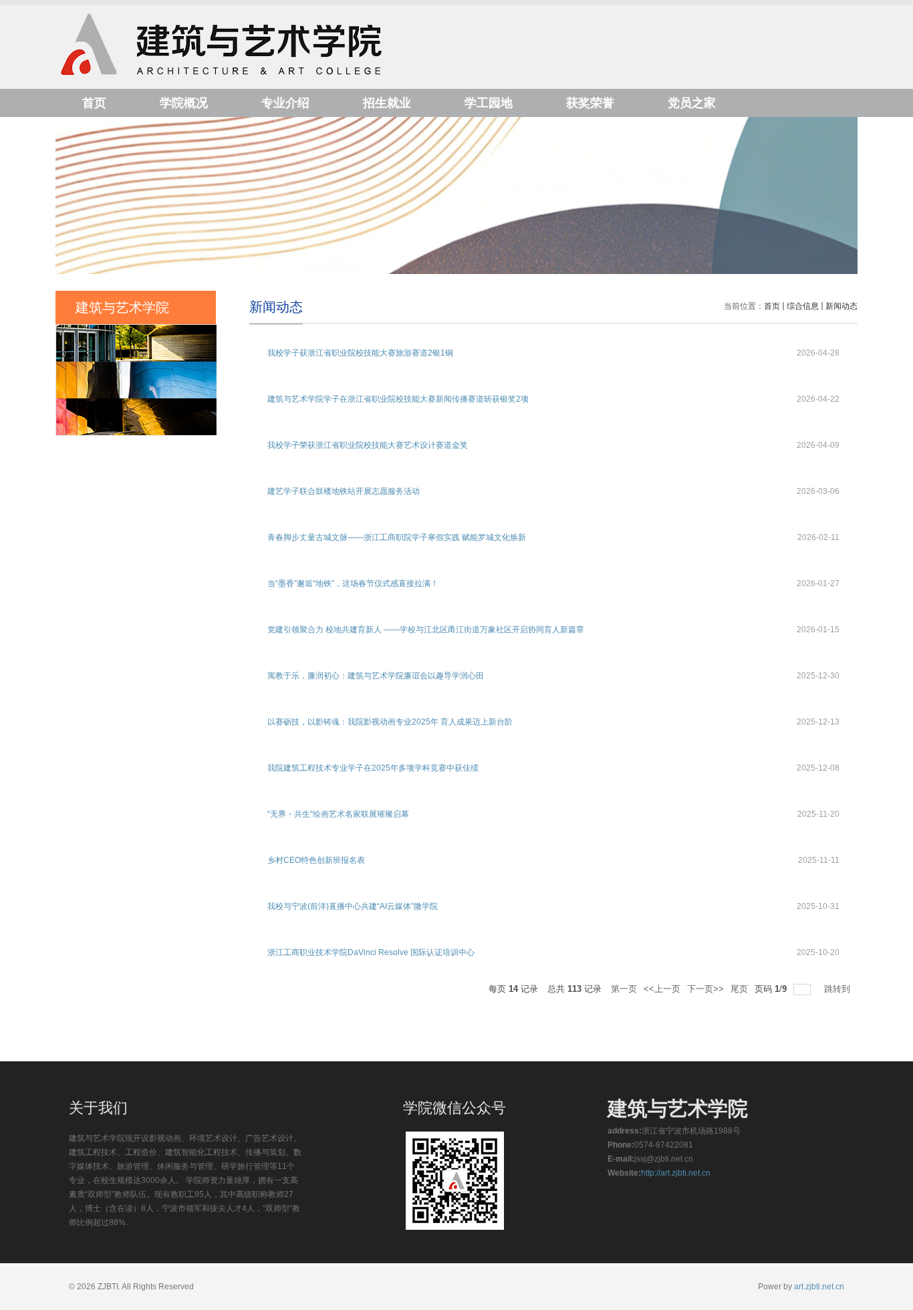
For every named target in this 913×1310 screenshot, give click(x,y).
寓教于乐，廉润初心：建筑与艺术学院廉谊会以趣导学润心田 (375, 675)
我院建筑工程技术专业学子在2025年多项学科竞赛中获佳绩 (373, 768)
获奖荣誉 (590, 103)
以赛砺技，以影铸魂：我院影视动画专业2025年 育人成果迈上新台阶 (390, 722)
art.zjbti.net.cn (819, 1286)
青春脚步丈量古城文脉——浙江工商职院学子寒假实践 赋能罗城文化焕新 (396, 537)
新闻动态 (841, 306)
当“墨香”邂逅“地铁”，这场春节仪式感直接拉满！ (352, 583)
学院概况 (184, 103)
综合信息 (803, 306)
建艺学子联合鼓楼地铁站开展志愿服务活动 (343, 491)
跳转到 (838, 989)
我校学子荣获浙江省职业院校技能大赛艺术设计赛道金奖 (367, 445)
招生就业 (387, 103)
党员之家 (692, 103)
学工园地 (489, 103)
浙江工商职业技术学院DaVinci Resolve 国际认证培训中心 (371, 952)
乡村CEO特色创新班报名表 (316, 860)
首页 (94, 103)
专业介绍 (285, 103)
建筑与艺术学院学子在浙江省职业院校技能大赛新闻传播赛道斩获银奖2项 (398, 399)
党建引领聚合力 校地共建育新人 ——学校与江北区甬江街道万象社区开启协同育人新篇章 (425, 629)
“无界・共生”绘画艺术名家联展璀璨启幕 (338, 814)
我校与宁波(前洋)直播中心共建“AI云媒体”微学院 (352, 906)
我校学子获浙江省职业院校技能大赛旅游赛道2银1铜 (360, 353)
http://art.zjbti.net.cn (675, 1173)
